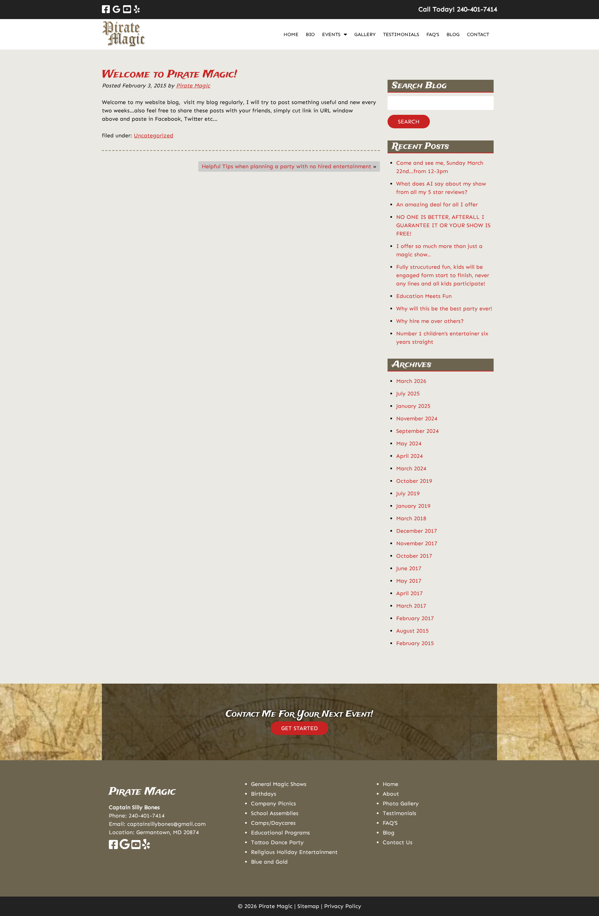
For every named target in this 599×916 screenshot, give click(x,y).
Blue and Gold (269, 861)
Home (291, 34)
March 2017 (411, 605)
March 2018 (411, 518)
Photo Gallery (401, 803)
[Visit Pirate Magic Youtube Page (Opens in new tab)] (127, 9)
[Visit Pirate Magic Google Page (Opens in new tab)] (116, 9)
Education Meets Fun (424, 296)
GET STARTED (299, 728)
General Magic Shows (278, 784)
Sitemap (308, 906)
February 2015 (415, 643)
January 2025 (413, 406)
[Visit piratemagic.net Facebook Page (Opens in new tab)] (113, 846)
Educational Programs (280, 832)
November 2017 (416, 543)
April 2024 (409, 456)
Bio (310, 34)
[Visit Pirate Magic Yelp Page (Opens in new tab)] (137, 9)
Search (408, 121)
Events (331, 34)
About (391, 793)
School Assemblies (274, 813)
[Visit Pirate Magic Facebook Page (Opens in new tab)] (106, 9)
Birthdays (263, 793)
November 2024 (416, 418)
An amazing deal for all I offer (437, 204)
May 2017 (409, 580)
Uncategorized (153, 135)
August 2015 (412, 630)
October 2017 (414, 556)
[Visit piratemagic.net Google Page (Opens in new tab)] (125, 846)
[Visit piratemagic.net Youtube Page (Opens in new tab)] (135, 846)
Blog (453, 34)
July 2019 (408, 493)
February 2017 (415, 618)
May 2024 (409, 443)
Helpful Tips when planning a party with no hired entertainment (286, 166)
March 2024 (411, 468)
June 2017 (409, 568)
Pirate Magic (193, 85)
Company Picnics (273, 803)
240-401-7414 (147, 815)
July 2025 (408, 393)
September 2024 (417, 431)
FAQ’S (432, 34)
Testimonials (401, 34)
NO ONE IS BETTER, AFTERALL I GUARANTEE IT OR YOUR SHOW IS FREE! (443, 225)
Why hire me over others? (430, 321)
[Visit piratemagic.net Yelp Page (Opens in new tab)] (146, 846)
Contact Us (398, 842)
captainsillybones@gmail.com (166, 824)
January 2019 (413, 506)
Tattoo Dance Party (277, 842)
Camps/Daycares (273, 823)
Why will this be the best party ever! (444, 308)
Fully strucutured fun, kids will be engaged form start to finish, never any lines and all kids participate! (442, 275)
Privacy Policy (342, 906)
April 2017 (409, 593)
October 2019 (414, 481)
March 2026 (411, 381)
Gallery (365, 34)
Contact (478, 34)
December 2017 (416, 531)
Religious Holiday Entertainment (294, 852)
